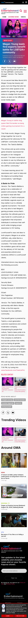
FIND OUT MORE (20, 616)
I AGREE (7, 616)
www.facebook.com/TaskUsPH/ (12, 370)
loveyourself (6, 407)
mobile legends (7, 403)
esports (18, 403)
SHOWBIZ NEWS (13, 17)
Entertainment (9, 2)
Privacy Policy (10, 584)
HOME (4, 17)
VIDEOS (23, 17)
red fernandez (19, 400)
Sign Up (14, 578)
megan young (7, 400)
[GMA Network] (3, 2)
